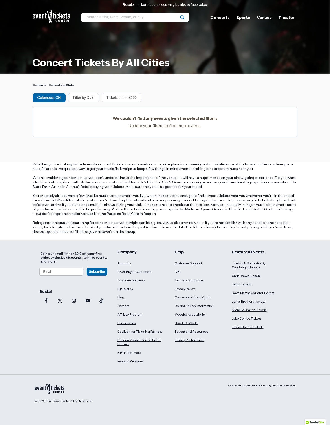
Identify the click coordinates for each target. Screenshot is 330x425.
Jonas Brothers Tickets (248, 301)
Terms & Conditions (189, 280)
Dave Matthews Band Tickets (253, 293)
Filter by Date (83, 98)
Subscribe (97, 272)
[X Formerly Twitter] (60, 301)
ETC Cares (125, 289)
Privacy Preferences (189, 340)
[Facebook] (46, 301)
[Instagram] (74, 301)
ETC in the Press (129, 353)
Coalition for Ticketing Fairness (139, 331)
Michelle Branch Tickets (249, 310)
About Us (124, 263)
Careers (123, 306)
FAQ (178, 272)
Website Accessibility (190, 314)
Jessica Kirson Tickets (247, 327)
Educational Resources (191, 331)
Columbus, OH (49, 98)
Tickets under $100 (121, 98)
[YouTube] (88, 301)
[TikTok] (101, 301)
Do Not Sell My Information (194, 306)
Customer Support (188, 263)
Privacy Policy (185, 289)
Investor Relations (130, 361)
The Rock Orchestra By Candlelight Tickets (248, 265)
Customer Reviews (131, 280)
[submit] (182, 17)
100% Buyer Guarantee (134, 272)
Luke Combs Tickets (246, 318)
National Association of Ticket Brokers (139, 342)
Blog (120, 297)
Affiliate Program (130, 314)
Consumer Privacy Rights (193, 297)
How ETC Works (186, 323)
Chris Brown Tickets (246, 276)
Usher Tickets (242, 284)
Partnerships (126, 323)
